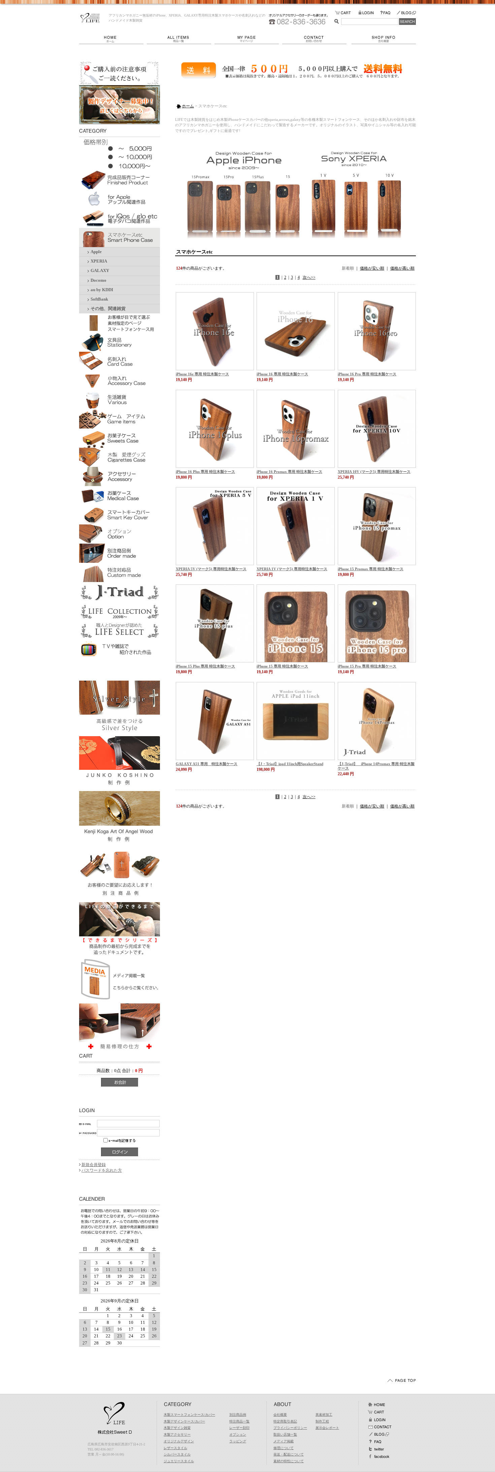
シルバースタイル (177, 1454)
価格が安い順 (372, 268)
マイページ (248, 39)
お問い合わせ (317, 39)
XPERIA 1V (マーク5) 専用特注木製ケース (292, 569)
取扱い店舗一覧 (285, 1434)
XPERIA (99, 261)
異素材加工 (324, 1414)
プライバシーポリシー (290, 1428)
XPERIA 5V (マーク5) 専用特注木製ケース (211, 569)
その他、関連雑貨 (108, 308)
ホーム (113, 39)
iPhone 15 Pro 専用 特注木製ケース (367, 666)
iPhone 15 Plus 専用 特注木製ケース (205, 666)
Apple (96, 251)
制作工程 (322, 1421)
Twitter (376, 1449)
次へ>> (309, 277)
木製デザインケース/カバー (184, 1421)
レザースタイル (175, 1448)
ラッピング (237, 1441)
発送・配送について (288, 1454)
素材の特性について (288, 1461)
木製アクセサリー (177, 1434)
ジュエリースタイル (179, 1461)
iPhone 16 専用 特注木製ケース (282, 374)
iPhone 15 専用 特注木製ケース (282, 666)
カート (376, 1412)
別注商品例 (237, 1414)
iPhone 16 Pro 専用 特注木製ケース (367, 374)
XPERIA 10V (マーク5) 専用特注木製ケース (374, 472)
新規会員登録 (93, 1165)
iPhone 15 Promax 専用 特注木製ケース (370, 569)
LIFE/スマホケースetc (90, 18)
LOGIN (369, 13)
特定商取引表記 (285, 1421)
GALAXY (100, 270)
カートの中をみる (346, 13)
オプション (237, 1434)
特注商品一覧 (239, 1421)
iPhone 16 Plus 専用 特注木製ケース (205, 472)
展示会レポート (327, 1428)
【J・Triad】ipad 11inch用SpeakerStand (290, 764)
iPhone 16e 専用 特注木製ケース (202, 374)
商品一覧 (180, 39)
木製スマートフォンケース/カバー (189, 1414)
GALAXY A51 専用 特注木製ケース (206, 764)
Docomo (98, 280)
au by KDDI (102, 289)
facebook (378, 1456)
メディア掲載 (283, 1441)
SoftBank (99, 299)
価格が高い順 (402, 268)
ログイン (376, 1419)
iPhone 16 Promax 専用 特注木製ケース (289, 472)
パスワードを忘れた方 (101, 1170)
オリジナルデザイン (179, 1441)
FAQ (388, 13)
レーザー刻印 (239, 1428)
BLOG (406, 13)
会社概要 (384, 39)
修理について (283, 1448)
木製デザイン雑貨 (177, 1428)
